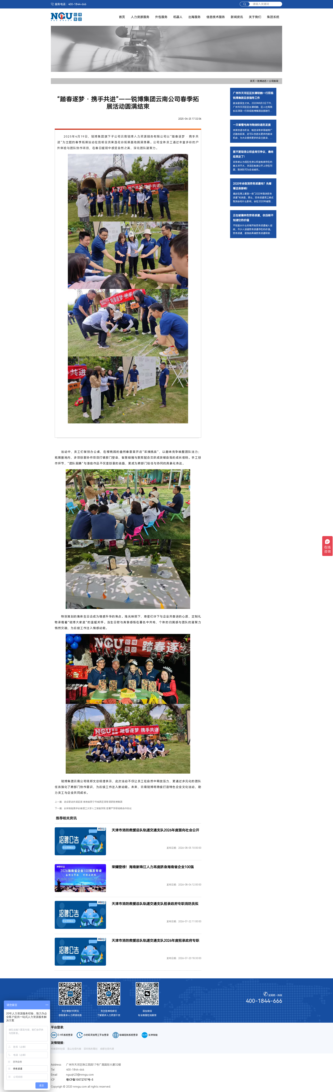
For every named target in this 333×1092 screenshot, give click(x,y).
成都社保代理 (107, 1049)
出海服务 (194, 17)
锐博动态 (263, 81)
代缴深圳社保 (58, 1049)
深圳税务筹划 (91, 1049)
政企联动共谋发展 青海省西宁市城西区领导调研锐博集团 (93, 802)
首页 (122, 17)
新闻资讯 (237, 17)
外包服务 (161, 17)
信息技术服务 (215, 17)
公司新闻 (273, 81)
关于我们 (255, 17)
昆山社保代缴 (74, 1049)
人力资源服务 (140, 17)
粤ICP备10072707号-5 (79, 1079)
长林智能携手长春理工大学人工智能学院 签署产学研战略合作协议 (98, 808)
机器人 (177, 17)
